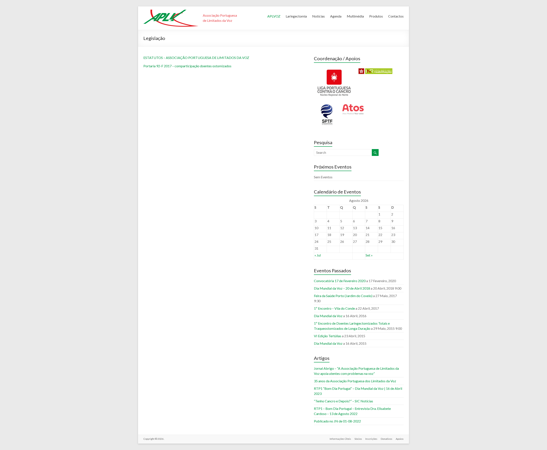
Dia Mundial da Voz (328, 316)
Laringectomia (296, 16)
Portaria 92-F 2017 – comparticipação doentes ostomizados (187, 66)
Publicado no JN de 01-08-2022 (337, 421)
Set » (369, 255)
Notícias (318, 16)
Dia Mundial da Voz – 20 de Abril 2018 (342, 288)
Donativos (386, 438)
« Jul (318, 255)
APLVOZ (273, 16)
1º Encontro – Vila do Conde (334, 308)
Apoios (400, 438)
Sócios (358, 438)
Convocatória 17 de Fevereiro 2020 (340, 281)
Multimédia (355, 16)
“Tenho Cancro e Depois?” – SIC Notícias (343, 401)
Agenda (335, 16)
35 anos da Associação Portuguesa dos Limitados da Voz (355, 381)
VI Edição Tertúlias (327, 336)
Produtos (376, 16)
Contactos (396, 16)
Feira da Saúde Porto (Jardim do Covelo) (343, 296)
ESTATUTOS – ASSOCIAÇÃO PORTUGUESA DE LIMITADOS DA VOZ (196, 58)
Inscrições (371, 438)
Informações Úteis (340, 438)
